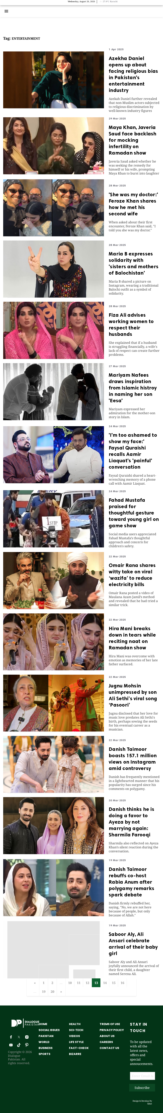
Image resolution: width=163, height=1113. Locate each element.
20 (52, 991)
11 (79, 983)
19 (44, 991)
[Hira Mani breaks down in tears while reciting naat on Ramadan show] (53, 669)
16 (122, 983)
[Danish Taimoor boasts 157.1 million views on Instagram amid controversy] (53, 791)
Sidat (149, 1103)
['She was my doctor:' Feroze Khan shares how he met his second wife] (53, 235)
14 (105, 983)
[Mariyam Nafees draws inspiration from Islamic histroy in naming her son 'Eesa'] (53, 419)
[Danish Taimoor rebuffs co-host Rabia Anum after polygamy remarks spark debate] (53, 915)
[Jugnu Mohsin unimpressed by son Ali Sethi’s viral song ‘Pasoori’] (53, 730)
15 (113, 983)
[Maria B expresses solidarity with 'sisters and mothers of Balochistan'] (53, 296)
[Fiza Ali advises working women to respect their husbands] (53, 358)
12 (87, 983)
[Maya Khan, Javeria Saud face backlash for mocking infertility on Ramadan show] (53, 173)
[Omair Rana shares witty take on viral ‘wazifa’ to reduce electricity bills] (53, 608)
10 (70, 983)
